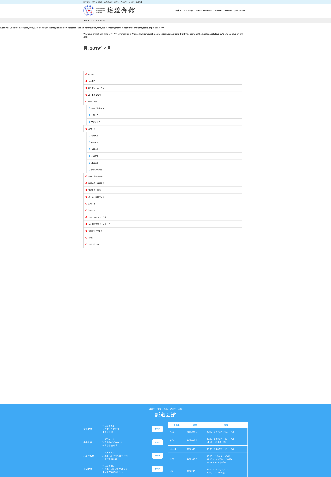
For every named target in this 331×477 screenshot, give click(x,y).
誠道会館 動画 (94, 190)
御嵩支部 (95, 142)
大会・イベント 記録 (97, 217)
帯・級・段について (96, 197)
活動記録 (228, 10)
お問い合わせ (239, 10)
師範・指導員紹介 (95, 176)
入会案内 (177, 10)
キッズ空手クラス (98, 108)
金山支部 (95, 163)
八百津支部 (95, 149)
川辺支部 (95, 156)
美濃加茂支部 (96, 169)
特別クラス (95, 122)
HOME (86, 20)
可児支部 (95, 135)
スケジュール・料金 (204, 10)
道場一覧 (218, 10)
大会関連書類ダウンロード (99, 224)
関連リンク (92, 237)
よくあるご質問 (94, 95)
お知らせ (91, 203)
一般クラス (95, 115)
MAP (157, 429)
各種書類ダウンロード (97, 231)
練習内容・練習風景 (96, 183)
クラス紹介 (188, 10)
